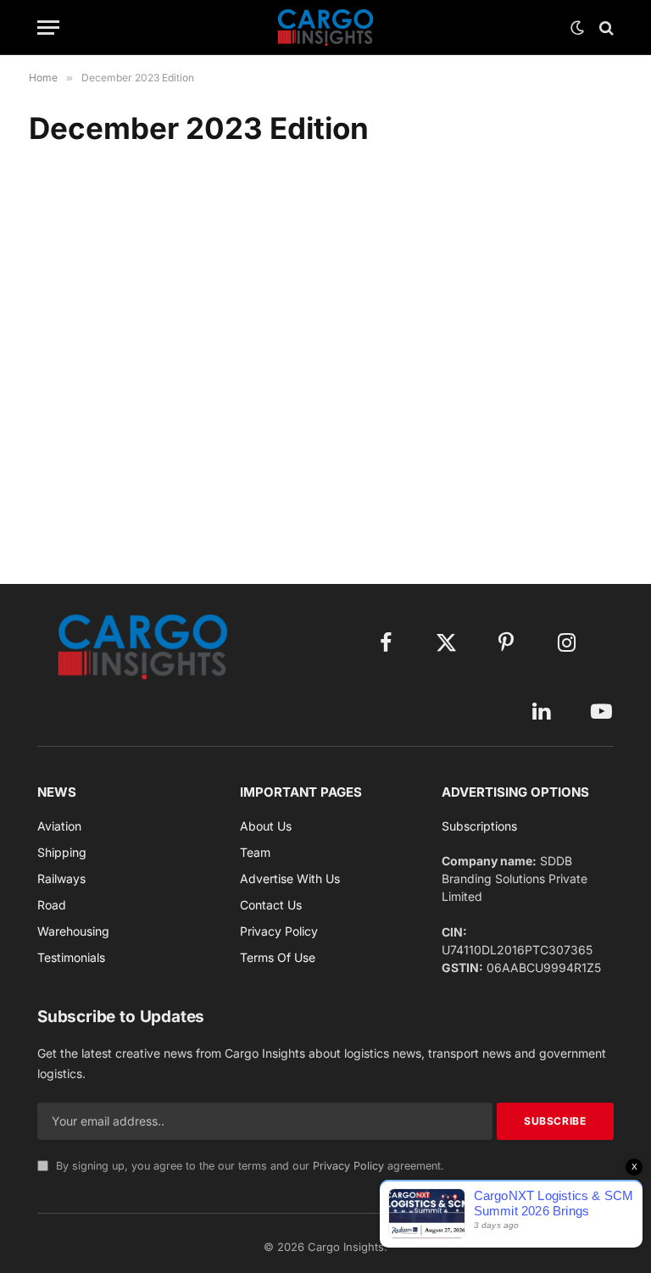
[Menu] (48, 27)
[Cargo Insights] (325, 27)
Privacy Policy (348, 1165)
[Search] (605, 27)
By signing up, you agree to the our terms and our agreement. (248, 1165)
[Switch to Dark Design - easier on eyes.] (577, 28)
